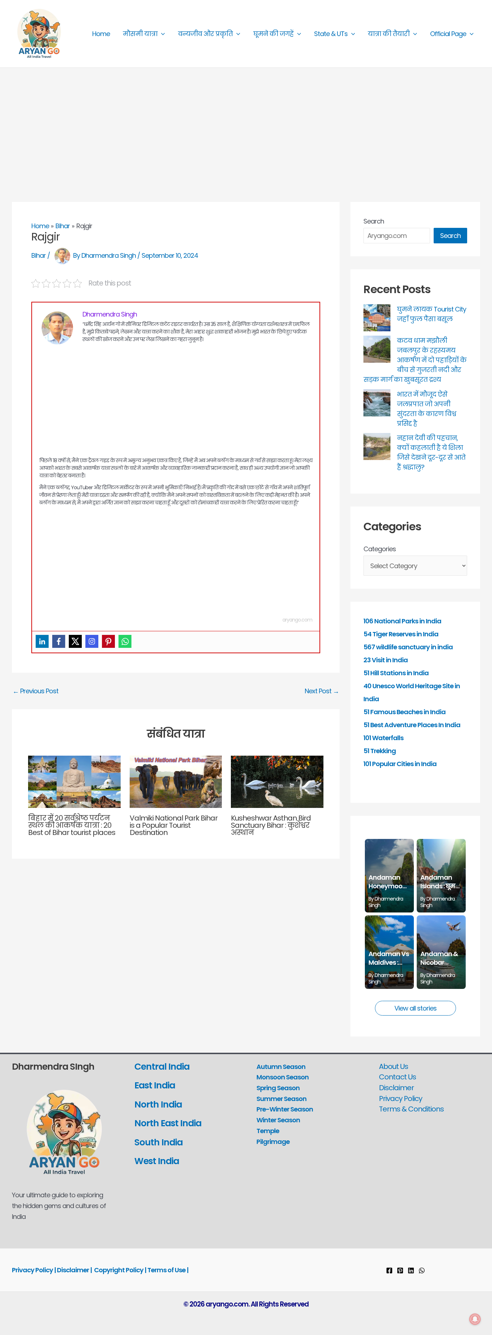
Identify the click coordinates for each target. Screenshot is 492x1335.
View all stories (415, 1008)
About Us (393, 1066)
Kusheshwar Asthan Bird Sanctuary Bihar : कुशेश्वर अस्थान (271, 825)
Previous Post (35, 691)
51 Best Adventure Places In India (411, 724)
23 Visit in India (385, 659)
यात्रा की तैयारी (389, 33)
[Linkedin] (42, 641)
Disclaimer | (74, 1269)
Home (101, 33)
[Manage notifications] (475, 1319)
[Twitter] (75, 641)
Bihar (38, 255)
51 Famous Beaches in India (404, 711)
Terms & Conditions (411, 1109)
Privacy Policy (400, 1098)
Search (373, 221)
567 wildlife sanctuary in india (408, 646)
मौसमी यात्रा (140, 33)
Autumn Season (280, 1066)
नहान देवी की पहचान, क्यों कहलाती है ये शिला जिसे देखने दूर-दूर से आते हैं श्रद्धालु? (431, 452)
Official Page (448, 33)
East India (154, 1085)
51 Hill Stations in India (396, 672)
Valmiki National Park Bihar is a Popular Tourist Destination (174, 825)
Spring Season (278, 1087)
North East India (167, 1123)
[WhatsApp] (422, 1270)
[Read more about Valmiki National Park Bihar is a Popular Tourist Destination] (176, 781)
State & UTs (331, 33)
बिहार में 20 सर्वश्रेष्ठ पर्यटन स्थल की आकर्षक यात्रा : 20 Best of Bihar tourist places (71, 825)
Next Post (322, 691)
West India (157, 1161)
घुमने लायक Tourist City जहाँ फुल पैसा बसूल (431, 314)
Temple (267, 1130)
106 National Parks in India (402, 620)
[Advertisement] (246, 121)
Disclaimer (396, 1088)
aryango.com (297, 619)
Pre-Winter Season (284, 1109)
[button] (161, 33)
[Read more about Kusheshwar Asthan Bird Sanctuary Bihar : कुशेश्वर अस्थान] (277, 781)
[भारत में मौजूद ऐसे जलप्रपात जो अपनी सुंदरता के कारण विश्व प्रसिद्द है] (376, 402)
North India (158, 1104)
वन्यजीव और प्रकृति (205, 33)
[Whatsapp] (124, 641)
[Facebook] (58, 641)
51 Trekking (379, 750)
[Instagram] (91, 641)
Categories (379, 548)
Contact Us (397, 1077)
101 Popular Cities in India (400, 763)
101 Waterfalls (383, 737)
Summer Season (281, 1098)
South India (158, 1142)
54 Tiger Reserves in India (400, 633)
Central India (161, 1066)
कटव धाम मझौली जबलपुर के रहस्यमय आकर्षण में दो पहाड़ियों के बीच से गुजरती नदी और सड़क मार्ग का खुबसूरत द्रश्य (414, 360)
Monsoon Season (282, 1077)
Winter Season (278, 1119)
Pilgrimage (273, 1141)
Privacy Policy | (34, 1269)
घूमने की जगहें (273, 33)
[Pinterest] (108, 641)
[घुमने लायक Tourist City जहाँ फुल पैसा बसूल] (376, 317)
